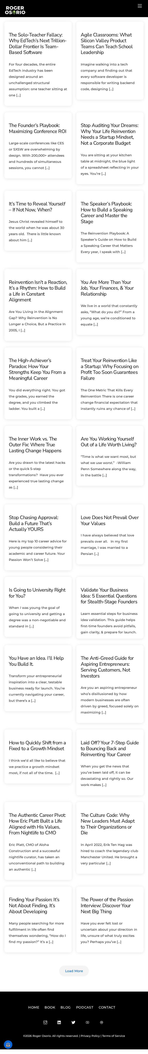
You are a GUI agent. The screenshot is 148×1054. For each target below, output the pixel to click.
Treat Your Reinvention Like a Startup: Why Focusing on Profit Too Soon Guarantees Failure (109, 369)
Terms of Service (113, 1035)
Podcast (84, 1007)
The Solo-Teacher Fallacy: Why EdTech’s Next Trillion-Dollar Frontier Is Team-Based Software (37, 43)
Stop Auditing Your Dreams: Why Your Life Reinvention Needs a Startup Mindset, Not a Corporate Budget (109, 134)
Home (33, 1007)
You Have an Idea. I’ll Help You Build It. (36, 661)
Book (50, 1007)
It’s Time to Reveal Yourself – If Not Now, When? (37, 206)
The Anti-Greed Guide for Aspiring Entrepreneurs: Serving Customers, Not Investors (107, 667)
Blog (66, 1007)
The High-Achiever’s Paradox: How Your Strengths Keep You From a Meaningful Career (37, 369)
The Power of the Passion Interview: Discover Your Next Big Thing (107, 905)
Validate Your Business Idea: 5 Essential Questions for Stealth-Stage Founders (109, 596)
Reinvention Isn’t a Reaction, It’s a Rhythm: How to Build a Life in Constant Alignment (38, 291)
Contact (107, 1007)
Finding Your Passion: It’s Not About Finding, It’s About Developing (34, 905)
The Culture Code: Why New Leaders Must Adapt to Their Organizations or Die (108, 824)
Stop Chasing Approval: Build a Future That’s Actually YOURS (33, 523)
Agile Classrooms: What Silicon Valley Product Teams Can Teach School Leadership (107, 43)
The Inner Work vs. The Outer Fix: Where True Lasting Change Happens (35, 444)
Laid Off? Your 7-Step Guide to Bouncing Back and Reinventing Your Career (110, 748)
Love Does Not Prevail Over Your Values (110, 520)
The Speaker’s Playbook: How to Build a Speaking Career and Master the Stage (106, 212)
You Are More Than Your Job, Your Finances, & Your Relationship (107, 288)
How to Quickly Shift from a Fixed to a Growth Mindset (37, 745)
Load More (74, 971)
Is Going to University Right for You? (37, 593)
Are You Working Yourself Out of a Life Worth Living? (108, 441)
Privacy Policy (90, 1035)
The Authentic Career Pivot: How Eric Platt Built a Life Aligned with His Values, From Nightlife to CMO (37, 824)
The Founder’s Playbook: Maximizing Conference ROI (37, 128)
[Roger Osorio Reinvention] (15, 13)
